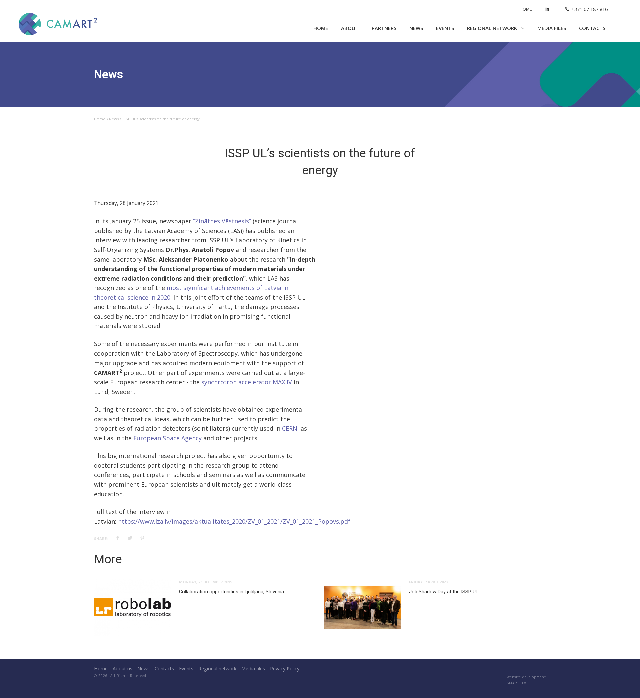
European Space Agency (167, 438)
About (350, 28)
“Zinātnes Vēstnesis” (222, 221)
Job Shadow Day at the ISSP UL (443, 592)
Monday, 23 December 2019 (205, 581)
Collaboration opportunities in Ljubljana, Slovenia (231, 592)
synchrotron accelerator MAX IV (246, 382)
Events (445, 28)
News (416, 28)
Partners (384, 28)
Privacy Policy (284, 668)
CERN (289, 428)
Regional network (492, 28)
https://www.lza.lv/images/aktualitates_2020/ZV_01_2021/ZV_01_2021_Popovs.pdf (234, 521)
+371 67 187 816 (589, 9)
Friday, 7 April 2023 (428, 581)
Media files (551, 28)
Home (526, 9)
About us (122, 668)
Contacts (592, 28)
